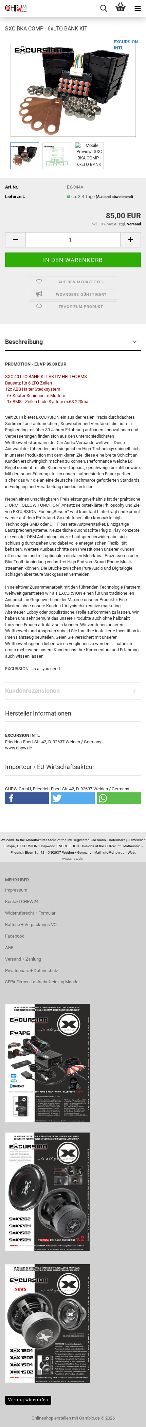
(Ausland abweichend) (114, 197)
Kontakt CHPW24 (21, 901)
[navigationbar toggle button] (137, 8)
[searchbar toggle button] (103, 8)
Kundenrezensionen (32, 690)
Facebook (14, 936)
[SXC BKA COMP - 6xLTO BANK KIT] (73, 89)
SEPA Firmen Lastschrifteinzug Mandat (42, 981)
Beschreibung (24, 341)
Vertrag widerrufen (28, 1400)
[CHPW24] (13, 8)
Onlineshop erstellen (51, 1418)
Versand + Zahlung (23, 959)
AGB (9, 947)
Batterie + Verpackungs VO (31, 924)
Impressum (16, 890)
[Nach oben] (127, 1417)
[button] (15, 239)
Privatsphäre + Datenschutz (31, 970)
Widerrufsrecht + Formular (30, 913)
